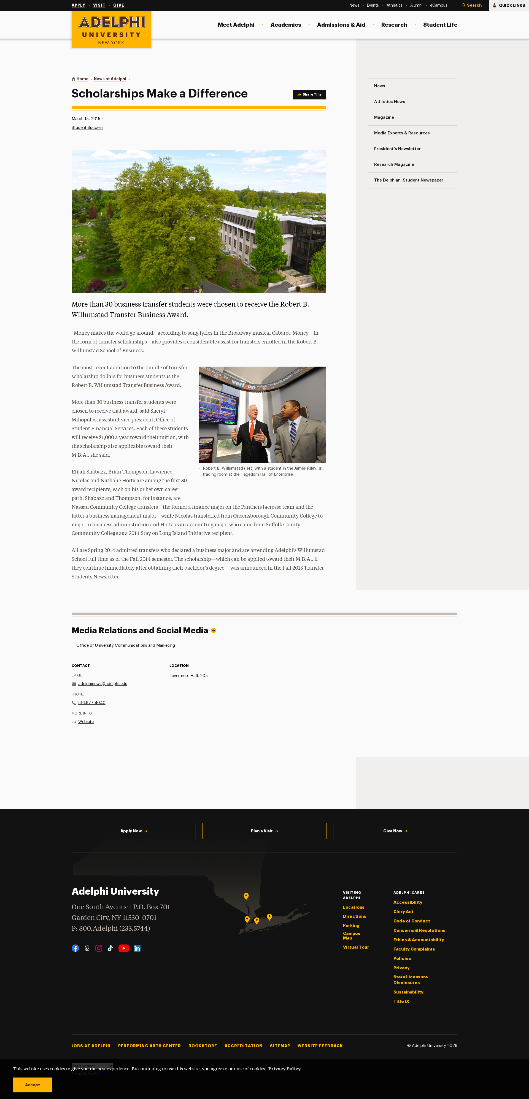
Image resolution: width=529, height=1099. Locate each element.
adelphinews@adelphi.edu (102, 684)
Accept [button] (32, 1085)
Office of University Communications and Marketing (125, 645)
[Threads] (87, 948)
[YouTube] (123, 948)
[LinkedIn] (137, 948)
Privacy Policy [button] (284, 1068)
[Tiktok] (110, 948)
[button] (472, 5)
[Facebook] (75, 948)
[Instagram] (98, 948)
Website (86, 722)
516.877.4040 (92, 703)
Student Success (87, 128)
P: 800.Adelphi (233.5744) (111, 928)
